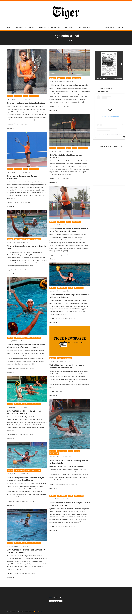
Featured (10, 96)
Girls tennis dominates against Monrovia (68, 85)
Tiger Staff (67, 361)
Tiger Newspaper (101, 134)
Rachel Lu (66, 291)
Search (120, 27)
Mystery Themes (38, 612)
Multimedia (55, 27)
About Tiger (83, 27)
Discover (10, 128)
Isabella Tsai (27, 99)
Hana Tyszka (15, 270)
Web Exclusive (34, 96)
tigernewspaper (112, 134)
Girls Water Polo (19, 239)
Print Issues (68, 27)
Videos (77, 451)
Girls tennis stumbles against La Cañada (26, 103)
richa (29, 202)
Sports (19, 27)
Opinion (42, 27)
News (9, 27)
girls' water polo (16, 573)
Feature (31, 27)
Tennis (74, 148)
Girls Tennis (18, 96)
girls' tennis (15, 124)
